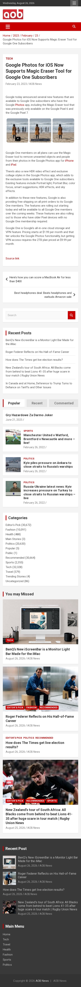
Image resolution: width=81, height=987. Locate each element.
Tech (9, 58)
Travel (9, 571)
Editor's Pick (13, 525)
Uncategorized (15, 581)
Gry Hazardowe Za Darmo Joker (29, 415)
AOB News (35, 83)
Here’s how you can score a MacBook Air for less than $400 (40, 279)
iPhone (69, 160)
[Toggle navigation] (8, 26)
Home (6, 934)
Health (10, 534)
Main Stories (13, 539)
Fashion (10, 529)
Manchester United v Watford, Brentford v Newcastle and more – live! (49, 439)
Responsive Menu (74, 3)
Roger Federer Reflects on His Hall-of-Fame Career (37, 352)
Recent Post (16, 848)
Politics (29, 458)
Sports (28, 431)
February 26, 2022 (34, 447)
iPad (13, 164)
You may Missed (19, 594)
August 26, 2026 (15, 658)
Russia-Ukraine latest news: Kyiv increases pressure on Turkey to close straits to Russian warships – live (49, 492)
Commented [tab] (64, 403)
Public (9, 553)
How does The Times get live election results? (34, 359)
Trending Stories (16, 576)
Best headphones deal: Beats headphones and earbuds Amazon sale (43, 295)
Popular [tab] (14, 403)
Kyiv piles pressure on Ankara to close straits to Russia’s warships (48, 464)
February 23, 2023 (16, 83)
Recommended (15, 557)
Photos (19, 105)
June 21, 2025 (14, 419)
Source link (12, 258)
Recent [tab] (37, 403)
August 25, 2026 (15, 827)
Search (71, 315)
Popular (10, 548)
